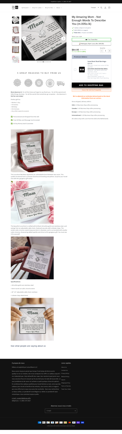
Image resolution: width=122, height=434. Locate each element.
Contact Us (64, 370)
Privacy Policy (65, 373)
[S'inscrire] (75, 411)
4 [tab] (42, 62)
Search (63, 380)
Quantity (102, 48)
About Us (64, 367)
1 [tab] (37, 62)
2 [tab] (39, 62)
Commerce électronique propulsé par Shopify (65, 425)
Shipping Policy (65, 383)
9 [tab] (49, 62)
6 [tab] (44, 62)
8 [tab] (47, 62)
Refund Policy (65, 376)
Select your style (77, 36)
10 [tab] (50, 62)
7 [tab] (46, 62)
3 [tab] (40, 62)
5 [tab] (43, 62)
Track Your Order (66, 389)
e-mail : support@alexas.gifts (21, 398)
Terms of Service (66, 386)
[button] (26, 8)
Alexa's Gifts (52, 425)
